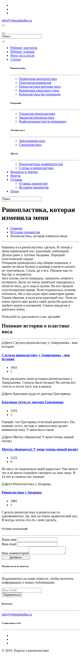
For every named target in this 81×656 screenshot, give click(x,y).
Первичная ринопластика (38, 79)
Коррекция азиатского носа (39, 90)
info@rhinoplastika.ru (17, 20)
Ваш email (9, 544)
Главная (16, 228)
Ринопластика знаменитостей (41, 164)
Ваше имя (9, 539)
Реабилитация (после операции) (42, 121)
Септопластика (30, 144)
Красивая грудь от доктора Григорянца (33, 402)
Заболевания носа (32, 141)
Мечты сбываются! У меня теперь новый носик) (40, 449)
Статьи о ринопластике (36, 168)
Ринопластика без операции (39, 94)
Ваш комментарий (15, 553)
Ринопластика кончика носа (39, 86)
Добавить (16, 557)
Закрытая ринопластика (36, 117)
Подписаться (12, 594)
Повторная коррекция (35, 82)
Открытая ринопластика (37, 113)
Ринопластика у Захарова (22, 492)
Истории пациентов (25, 232)
